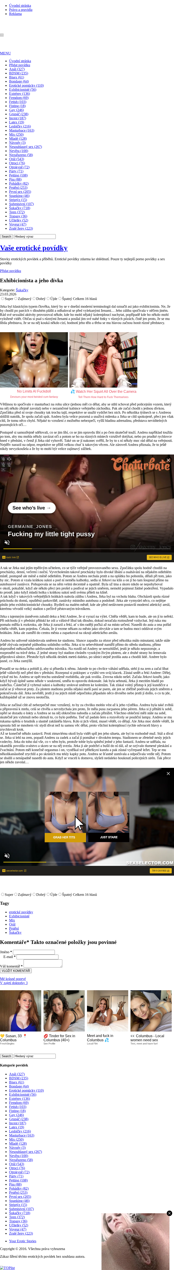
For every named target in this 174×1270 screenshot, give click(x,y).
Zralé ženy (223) (21, 228)
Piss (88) (15, 179)
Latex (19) (16, 122)
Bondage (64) (19, 81)
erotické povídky (21, 912)
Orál (12, 924)
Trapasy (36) (18, 216)
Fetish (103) (17, 102)
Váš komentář (11, 966)
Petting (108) (18, 175)
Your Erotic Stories (22, 1241)
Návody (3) (17, 143)
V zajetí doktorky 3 (14, 983)
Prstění (14, 928)
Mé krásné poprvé (13, 979)
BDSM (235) (18, 73)
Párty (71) (16, 171)
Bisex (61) (16, 77)
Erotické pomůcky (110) (26, 85)
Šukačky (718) (19, 208)
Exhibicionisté (19, 916)
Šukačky (22, 290)
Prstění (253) (18, 187)
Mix (12, 920)
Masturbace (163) (21, 130)
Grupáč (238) (18, 114)
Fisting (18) (17, 106)
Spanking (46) (19, 196)
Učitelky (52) (18, 220)
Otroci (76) (17, 163)
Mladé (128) (18, 138)
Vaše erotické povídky (34, 248)
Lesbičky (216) (20, 126)
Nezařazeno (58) (21, 155)
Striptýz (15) (18, 200)
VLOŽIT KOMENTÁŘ (16, 971)
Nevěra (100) (18, 151)
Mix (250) (16, 134)
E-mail (9, 957)
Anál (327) (17, 69)
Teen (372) (17, 212)
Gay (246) (16, 110)
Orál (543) (16, 159)
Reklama (15, 14)
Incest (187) (17, 118)
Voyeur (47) (17, 224)
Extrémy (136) (19, 94)
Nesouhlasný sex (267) (25, 147)
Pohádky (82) (19, 183)
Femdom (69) (19, 98)
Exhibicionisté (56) (22, 89)
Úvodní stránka (20, 5)
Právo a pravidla (20, 10)
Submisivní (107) (21, 204)
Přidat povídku (19, 65)
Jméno (6, 952)
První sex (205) (20, 192)
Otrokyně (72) (19, 167)
